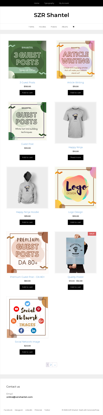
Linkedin (28, 410)
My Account (64, 3)
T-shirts (31, 27)
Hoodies (42, 27)
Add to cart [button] (27, 92)
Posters (54, 27)
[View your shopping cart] (73, 27)
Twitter (47, 410)
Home (36, 3)
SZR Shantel (51, 14)
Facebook (8, 410)
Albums (65, 27)
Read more (75, 157)
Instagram (19, 410)
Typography (49, 3)
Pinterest (38, 410)
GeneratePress (93, 410)
